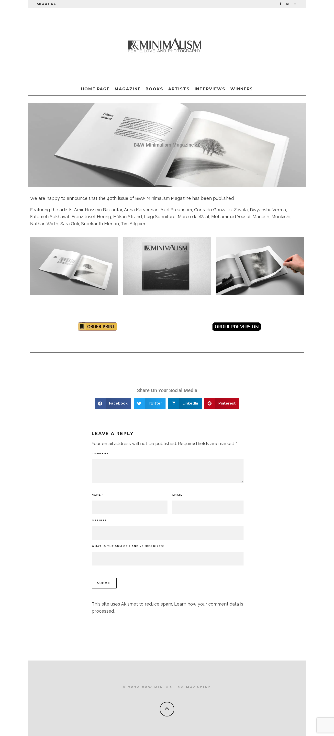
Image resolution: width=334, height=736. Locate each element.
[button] (113, 403)
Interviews (210, 89)
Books (154, 89)
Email (178, 494)
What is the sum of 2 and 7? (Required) (128, 546)
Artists (178, 89)
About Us (46, 4)
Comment (101, 453)
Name (97, 494)
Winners (241, 89)
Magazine (128, 89)
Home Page (95, 89)
